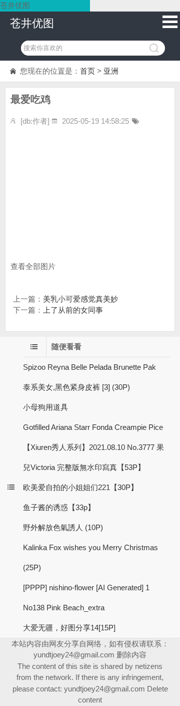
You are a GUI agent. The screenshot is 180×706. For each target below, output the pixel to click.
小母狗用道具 (45, 407)
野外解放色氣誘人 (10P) (63, 527)
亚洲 (111, 71)
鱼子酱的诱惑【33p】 (59, 507)
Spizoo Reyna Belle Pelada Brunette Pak (89, 367)
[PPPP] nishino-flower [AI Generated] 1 (86, 587)
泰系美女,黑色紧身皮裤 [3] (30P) (76, 387)
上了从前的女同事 (73, 310)
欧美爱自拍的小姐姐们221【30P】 (80, 487)
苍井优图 (32, 23)
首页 (87, 71)
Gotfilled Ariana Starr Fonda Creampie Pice (93, 427)
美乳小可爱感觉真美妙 (80, 299)
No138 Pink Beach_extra (63, 607)
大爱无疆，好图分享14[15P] (69, 627)
